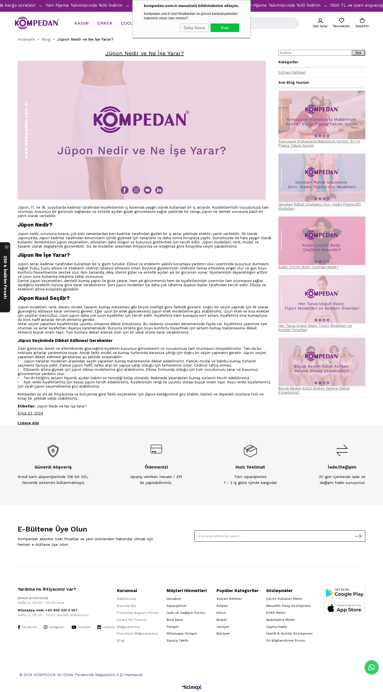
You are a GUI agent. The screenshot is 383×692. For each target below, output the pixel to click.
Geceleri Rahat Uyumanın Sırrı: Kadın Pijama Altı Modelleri (319, 206)
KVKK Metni (275, 613)
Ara (358, 53)
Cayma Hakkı (276, 627)
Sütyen (222, 606)
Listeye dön (28, 423)
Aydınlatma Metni (280, 620)
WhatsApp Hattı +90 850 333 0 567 (48, 610)
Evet (225, 27)
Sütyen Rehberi (292, 72)
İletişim (173, 627)
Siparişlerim (176, 606)
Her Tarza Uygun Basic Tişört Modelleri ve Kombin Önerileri (315, 327)
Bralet (221, 620)
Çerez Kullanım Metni (284, 599)
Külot (220, 613)
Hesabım (174, 599)
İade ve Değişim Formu (186, 613)
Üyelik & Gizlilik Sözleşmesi (289, 633)
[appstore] (344, 608)
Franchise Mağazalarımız (137, 633)
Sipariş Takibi (177, 640)
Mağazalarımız (128, 627)
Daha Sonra (194, 27)
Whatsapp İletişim (182, 633)
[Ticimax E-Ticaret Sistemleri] (192, 688)
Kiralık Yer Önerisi (131, 620)
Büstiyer (223, 633)
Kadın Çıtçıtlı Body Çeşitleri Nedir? (308, 267)
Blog (120, 640)
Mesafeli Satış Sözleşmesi (288, 606)
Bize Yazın (175, 620)
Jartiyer (222, 627)
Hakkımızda (126, 599)
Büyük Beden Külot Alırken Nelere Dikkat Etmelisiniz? (314, 390)
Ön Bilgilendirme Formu (285, 640)
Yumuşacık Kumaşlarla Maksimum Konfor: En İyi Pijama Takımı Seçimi (319, 143)
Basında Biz (126, 606)
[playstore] (344, 592)
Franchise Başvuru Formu (138, 613)
